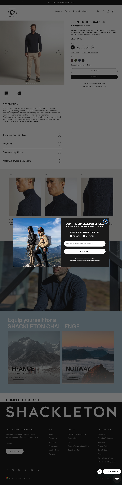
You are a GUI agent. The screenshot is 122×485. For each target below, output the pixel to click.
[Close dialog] (106, 221)
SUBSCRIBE (85, 251)
